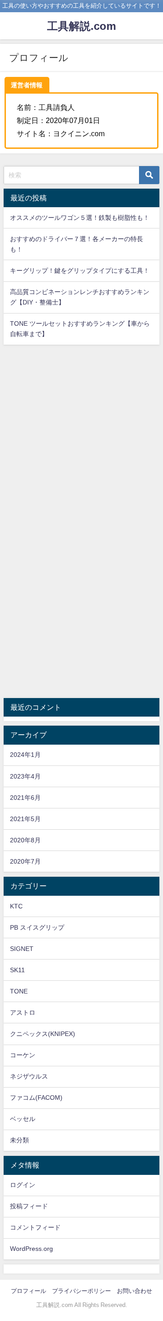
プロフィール (28, 1291)
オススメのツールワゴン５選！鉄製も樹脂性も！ (79, 217)
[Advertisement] (81, 435)
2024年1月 (25, 754)
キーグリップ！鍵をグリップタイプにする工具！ (79, 270)
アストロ (22, 1012)
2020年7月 (25, 861)
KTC (16, 906)
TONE (19, 991)
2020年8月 (25, 840)
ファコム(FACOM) (36, 1097)
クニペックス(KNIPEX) (42, 1034)
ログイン (22, 1185)
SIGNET (22, 949)
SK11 (17, 970)
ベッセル (22, 1119)
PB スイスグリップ (37, 927)
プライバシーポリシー (81, 1291)
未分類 (19, 1140)
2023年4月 (25, 776)
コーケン (22, 1055)
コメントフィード (35, 1227)
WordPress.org (31, 1248)
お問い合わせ (134, 1291)
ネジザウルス (29, 1076)
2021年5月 (25, 819)
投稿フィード (29, 1206)
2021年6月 (25, 797)
